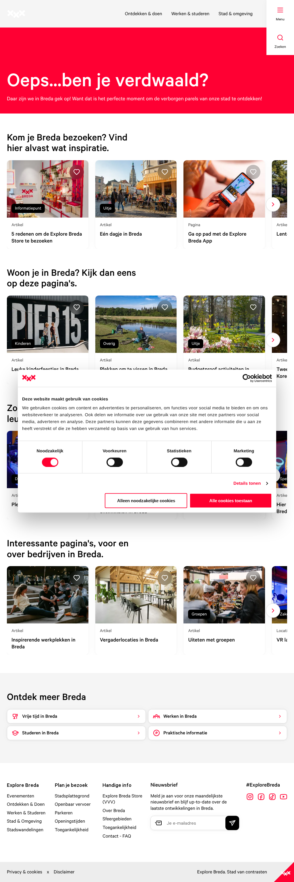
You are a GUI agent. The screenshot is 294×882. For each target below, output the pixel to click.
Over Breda (113, 810)
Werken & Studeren (26, 812)
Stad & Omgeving (24, 821)
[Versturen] (232, 823)
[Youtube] (283, 797)
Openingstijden (70, 821)
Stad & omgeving (235, 13)
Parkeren (64, 812)
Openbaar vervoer (73, 804)
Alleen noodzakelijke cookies (146, 500)
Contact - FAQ (116, 836)
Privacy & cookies (24, 872)
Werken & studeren (190, 13)
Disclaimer (64, 872)
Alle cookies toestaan (230, 500)
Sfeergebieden (116, 819)
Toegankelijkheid (72, 829)
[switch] (115, 462)
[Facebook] (261, 797)
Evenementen (20, 796)
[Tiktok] (272, 797)
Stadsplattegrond (72, 796)
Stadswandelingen (25, 829)
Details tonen (247, 483)
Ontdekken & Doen (26, 804)
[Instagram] (250, 797)
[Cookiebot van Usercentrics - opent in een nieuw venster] (247, 378)
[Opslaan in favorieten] (76, 172)
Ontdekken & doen (143, 13)
